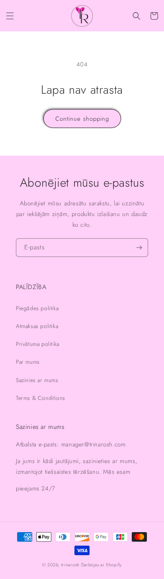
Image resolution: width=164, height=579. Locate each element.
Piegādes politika (37, 308)
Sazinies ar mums (37, 380)
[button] (10, 16)
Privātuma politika (37, 344)
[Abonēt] (139, 247)
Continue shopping (82, 118)
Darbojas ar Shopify (101, 565)
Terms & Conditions (40, 398)
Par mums (28, 362)
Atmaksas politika (37, 326)
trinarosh (70, 565)
